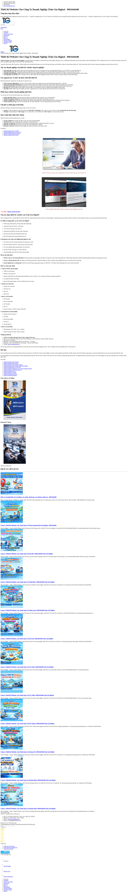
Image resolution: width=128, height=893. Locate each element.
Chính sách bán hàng (8, 849)
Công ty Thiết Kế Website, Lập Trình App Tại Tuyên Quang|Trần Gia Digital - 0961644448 (28, 525)
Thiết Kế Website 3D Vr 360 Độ (11, 131)
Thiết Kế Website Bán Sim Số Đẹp (12, 133)
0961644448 (4, 27)
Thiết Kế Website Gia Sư (9, 371)
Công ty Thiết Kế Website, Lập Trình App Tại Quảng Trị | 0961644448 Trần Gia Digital (27, 752)
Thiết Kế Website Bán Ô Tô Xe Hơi (12, 367)
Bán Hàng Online (8, 42)
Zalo (2, 28)
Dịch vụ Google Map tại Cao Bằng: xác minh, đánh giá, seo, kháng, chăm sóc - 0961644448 (28, 497)
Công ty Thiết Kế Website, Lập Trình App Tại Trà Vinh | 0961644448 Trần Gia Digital (27, 667)
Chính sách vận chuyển (9, 846)
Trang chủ (6, 31)
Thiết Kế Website (8, 40)
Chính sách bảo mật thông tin (10, 847)
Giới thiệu (6, 32)
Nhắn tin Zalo (7, 871)
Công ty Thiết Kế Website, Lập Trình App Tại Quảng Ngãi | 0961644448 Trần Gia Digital (28, 808)
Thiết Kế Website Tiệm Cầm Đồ (11, 362)
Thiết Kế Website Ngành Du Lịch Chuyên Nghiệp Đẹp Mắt (18, 368)
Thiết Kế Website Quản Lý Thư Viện (12, 132)
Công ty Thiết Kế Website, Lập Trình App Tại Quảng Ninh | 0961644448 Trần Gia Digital (28, 780)
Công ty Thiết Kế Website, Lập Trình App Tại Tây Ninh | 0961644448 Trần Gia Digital (27, 695)
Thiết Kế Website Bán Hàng (10, 375)
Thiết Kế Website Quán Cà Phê (11, 135)
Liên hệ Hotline (7, 866)
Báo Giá (5, 38)
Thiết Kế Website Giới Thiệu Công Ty (13, 370)
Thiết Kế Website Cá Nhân (10, 372)
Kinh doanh (6, 35)
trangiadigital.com (15, 819)
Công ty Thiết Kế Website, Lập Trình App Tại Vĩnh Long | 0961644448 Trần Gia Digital (28, 610)
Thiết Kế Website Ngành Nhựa (11, 363)
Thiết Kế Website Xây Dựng (10, 374)
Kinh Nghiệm (7, 39)
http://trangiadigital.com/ (9, 5)
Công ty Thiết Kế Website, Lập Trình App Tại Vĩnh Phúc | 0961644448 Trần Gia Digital (27, 582)
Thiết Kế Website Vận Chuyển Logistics (13, 364)
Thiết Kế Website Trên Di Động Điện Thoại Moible (16, 366)
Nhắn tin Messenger (8, 876)
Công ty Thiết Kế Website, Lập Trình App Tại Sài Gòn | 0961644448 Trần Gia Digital (27, 638)
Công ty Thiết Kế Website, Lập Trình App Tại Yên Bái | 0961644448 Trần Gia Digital (27, 553)
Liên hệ (5, 43)
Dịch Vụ (6, 36)
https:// (9, 819)
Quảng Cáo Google (8, 34)
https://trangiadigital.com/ (14, 344)
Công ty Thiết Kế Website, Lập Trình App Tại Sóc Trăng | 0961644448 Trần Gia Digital (27, 723)
